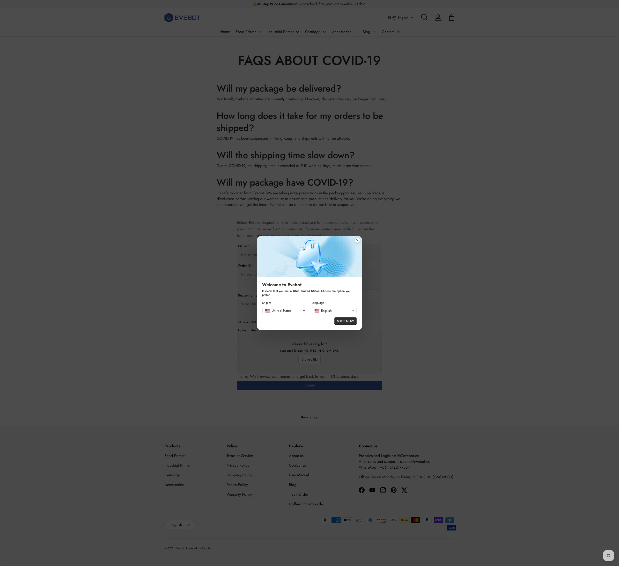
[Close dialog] (357, 240)
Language (317, 303)
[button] (285, 310)
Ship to (266, 303)
